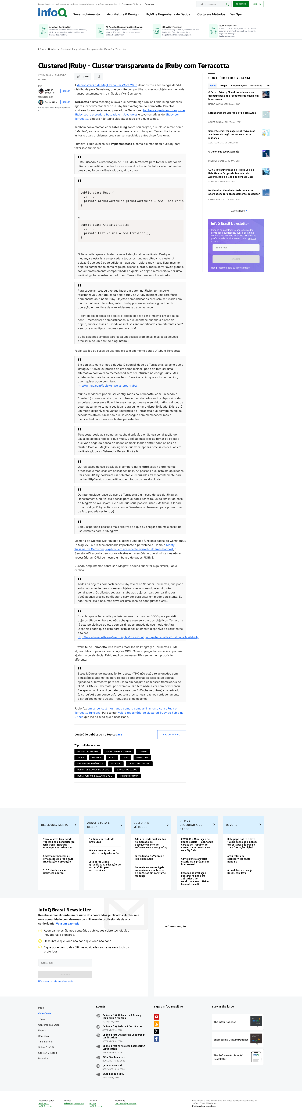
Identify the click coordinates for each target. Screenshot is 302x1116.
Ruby (112, 757)
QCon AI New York (112, 1065)
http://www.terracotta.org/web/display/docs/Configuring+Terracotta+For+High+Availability (138, 637)
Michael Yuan (216, 161)
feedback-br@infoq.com (45, 1104)
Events (42, 1030)
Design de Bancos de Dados (93, 770)
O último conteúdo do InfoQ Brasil (101, 840)
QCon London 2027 (113, 1074)
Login (41, 1019)
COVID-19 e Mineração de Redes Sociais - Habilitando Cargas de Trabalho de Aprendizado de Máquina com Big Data (232, 173)
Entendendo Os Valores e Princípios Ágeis (232, 112)
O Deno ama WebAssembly (223, 151)
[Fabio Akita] (41, 102)
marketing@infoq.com (125, 1103)
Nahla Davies (215, 104)
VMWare (116, 763)
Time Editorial (45, 1041)
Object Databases (139, 763)
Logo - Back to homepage (52, 12)
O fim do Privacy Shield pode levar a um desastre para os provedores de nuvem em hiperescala (233, 96)
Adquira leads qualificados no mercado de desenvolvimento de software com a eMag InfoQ (151, 843)
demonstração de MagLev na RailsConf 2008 (107, 85)
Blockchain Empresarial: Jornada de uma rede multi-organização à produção (58, 859)
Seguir (66, 91)
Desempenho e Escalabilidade (94, 776)
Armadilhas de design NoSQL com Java (239, 872)
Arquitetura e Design (118, 751)
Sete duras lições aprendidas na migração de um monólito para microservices (105, 866)
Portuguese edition (130, 4)
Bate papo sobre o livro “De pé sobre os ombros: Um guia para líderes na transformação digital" (242, 843)
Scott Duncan (216, 122)
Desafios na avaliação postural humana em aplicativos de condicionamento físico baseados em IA (195, 879)
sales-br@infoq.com (74, 1103)
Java (119, 734)
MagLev (96, 757)
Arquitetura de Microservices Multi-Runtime (239, 859)
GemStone (142, 757)
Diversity (43, 1058)
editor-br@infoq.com (96, 1104)
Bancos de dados (127, 770)
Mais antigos (238, 211)
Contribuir (43, 1036)
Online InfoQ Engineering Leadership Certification (123, 1036)
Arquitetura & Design (123, 14)
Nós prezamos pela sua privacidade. (230, 267)
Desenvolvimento (86, 14)
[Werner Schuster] (41, 91)
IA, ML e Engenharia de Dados (168, 14)
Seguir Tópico (172, 734)
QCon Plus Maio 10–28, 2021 (179, 985)
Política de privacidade (204, 1106)
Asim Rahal (214, 143)
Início (41, 49)
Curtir (85, 76)
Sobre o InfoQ (46, 1047)
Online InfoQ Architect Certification (122, 1026)
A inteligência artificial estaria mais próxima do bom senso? (195, 861)
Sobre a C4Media (47, 1052)
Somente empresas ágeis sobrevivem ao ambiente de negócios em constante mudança (231, 135)
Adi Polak (213, 181)
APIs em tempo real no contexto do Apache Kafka (104, 852)
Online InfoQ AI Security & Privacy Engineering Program (121, 1017)
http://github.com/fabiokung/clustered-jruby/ (107, 385)
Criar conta (44, 1013)
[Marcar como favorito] (98, 76)
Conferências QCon (49, 1024)
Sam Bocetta (215, 199)
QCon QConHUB (189, 934)
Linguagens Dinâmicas (90, 763)
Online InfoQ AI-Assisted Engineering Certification (123, 1047)
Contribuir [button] (149, 4)
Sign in (257, 4)
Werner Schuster (50, 91)
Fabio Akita (51, 102)
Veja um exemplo (68, 923)
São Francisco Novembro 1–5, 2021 (229, 985)
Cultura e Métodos (211, 14)
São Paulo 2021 (218, 981)
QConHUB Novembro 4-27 (178, 981)
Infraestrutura (129, 776)
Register (241, 4)
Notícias (52, 49)
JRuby (80, 757)
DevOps (235, 14)
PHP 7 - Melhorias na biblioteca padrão (54, 872)
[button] (236, 259)
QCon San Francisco (113, 1057)
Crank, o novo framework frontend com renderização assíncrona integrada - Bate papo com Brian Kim (58, 843)
